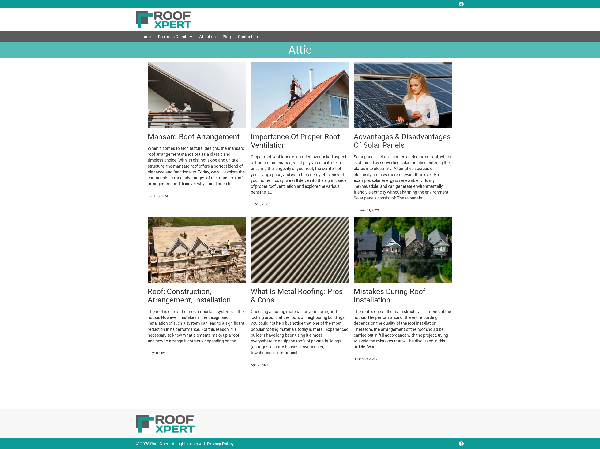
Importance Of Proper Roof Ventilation (295, 140)
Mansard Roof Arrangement (194, 136)
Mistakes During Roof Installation (389, 295)
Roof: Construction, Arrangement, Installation (189, 295)
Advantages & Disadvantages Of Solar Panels (402, 140)
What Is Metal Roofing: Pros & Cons (297, 295)
